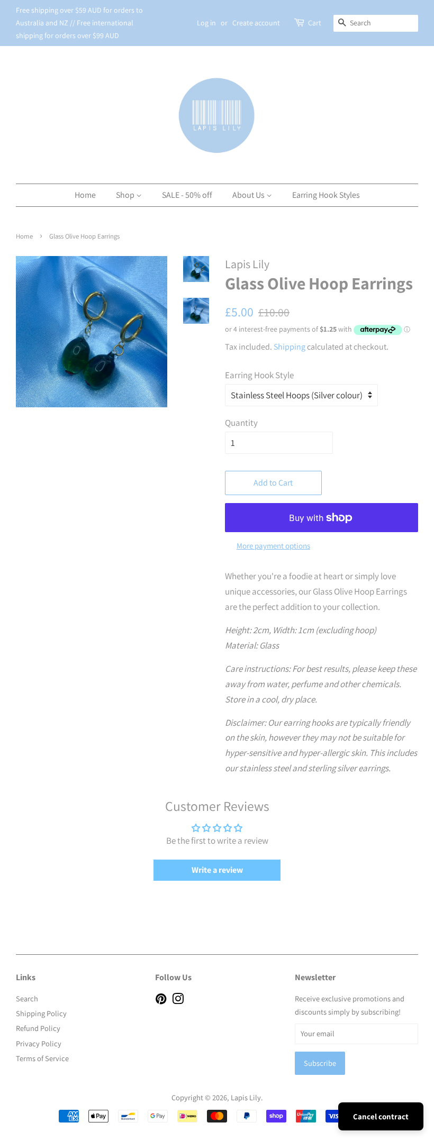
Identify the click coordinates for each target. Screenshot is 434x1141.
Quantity (241, 422)
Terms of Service (42, 1058)
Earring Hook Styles (326, 194)
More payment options (273, 546)
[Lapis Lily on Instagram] (178, 1001)
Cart (314, 23)
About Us (249, 194)
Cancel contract (381, 1116)
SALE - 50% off (187, 194)
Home (85, 194)
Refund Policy (38, 1028)
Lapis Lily (246, 1097)
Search (27, 998)
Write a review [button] (217, 869)
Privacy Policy (38, 1043)
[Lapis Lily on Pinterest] (161, 1001)
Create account (256, 23)
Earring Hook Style (259, 375)
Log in (206, 23)
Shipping (289, 346)
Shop (126, 194)
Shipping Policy (41, 1013)
